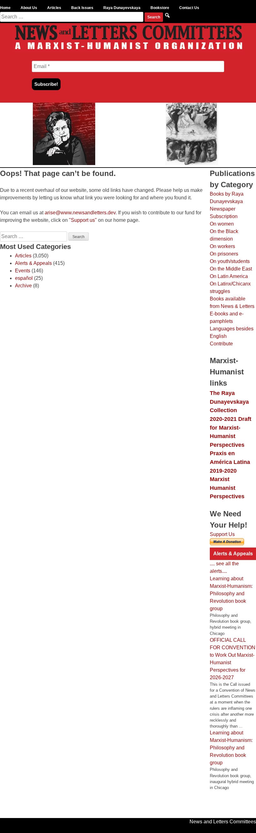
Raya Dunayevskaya (121, 8)
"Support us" (83, 220)
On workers (222, 246)
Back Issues (82, 8)
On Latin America (229, 276)
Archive (23, 285)
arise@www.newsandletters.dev (80, 212)
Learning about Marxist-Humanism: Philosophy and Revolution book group (231, 593)
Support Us (222, 534)
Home (5, 8)
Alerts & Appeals (33, 263)
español (24, 278)
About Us (29, 8)
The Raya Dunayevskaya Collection (229, 401)
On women (222, 224)
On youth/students (230, 261)
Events (22, 270)
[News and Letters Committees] (128, 50)
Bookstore (159, 8)
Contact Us (189, 8)
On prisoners (224, 253)
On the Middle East (231, 268)
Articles (54, 8)
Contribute (221, 343)
